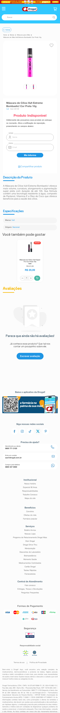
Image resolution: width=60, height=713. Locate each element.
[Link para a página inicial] (5, 35)
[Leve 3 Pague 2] (30, 2)
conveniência (18, 674)
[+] (31, 278)
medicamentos (7, 672)
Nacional (16, 227)
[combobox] (29, 17)
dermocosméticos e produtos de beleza (29, 672)
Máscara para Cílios (23, 35)
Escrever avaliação (30, 356)
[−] (22, 278)
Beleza (12, 35)
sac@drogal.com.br (39, 692)
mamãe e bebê (7, 674)
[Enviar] (30, 155)
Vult (13, 220)
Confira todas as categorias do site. (21, 679)
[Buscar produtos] (53, 17)
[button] (3, 9)
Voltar (7, 30)
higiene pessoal (51, 672)
